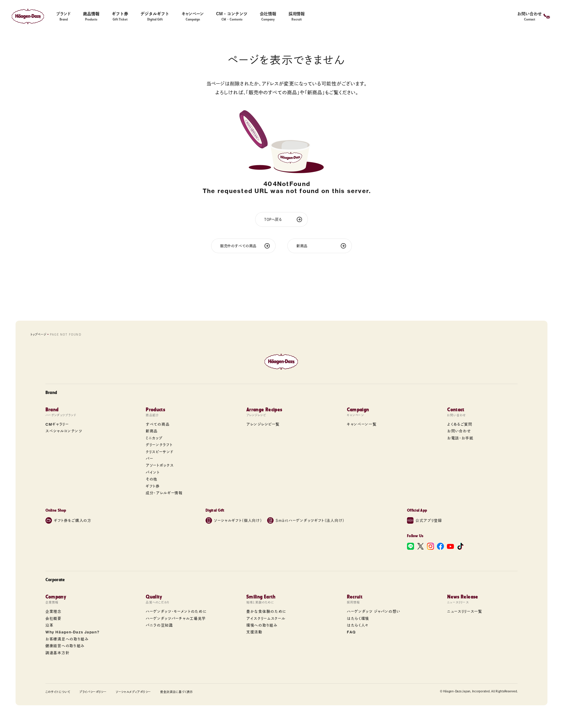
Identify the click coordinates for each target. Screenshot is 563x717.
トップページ (38, 334)
